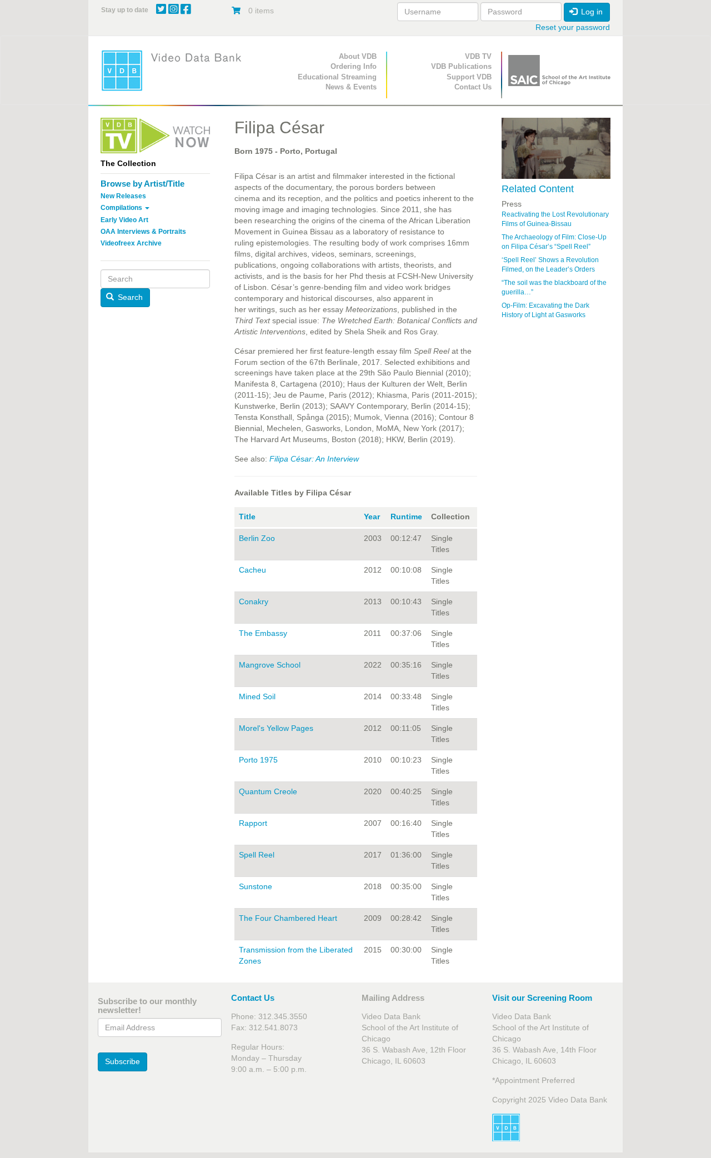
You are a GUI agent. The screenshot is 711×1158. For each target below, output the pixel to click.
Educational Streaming (337, 77)
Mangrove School (270, 664)
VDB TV (478, 56)
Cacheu (252, 569)
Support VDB (469, 77)
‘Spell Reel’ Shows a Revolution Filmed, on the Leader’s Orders (550, 264)
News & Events (351, 87)
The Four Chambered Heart (288, 918)
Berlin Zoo (257, 538)
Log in (591, 11)
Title (247, 516)
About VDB (358, 56)
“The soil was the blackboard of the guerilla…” (554, 287)
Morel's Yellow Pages (276, 728)
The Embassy (263, 633)
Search (129, 297)
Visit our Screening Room (542, 997)
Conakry (253, 601)
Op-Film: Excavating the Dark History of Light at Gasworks (545, 310)
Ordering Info (354, 66)
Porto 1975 (258, 759)
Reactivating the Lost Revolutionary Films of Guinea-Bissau (555, 219)
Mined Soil (257, 696)
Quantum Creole (268, 791)
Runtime (406, 516)
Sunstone (255, 886)
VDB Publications (461, 66)
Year (372, 516)
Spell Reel (256, 854)
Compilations (122, 208)
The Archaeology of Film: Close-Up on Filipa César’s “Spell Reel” (554, 241)
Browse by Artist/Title (142, 183)
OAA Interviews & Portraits (143, 231)
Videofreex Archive (131, 243)
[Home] (175, 70)
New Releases (123, 196)
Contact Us (473, 87)
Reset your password (572, 27)
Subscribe (122, 1061)
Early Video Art (124, 220)
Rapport (253, 823)
